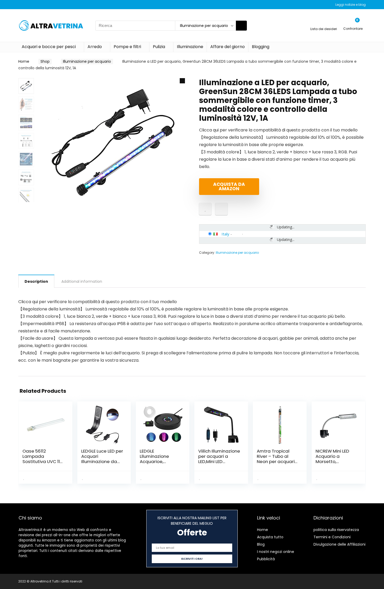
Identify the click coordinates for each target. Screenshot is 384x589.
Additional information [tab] (81, 281)
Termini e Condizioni (332, 537)
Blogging (260, 47)
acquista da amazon (229, 186)
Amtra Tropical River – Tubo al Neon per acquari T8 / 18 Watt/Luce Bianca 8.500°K (276, 461)
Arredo (95, 47)
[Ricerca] (241, 26)
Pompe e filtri (127, 47)
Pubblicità (266, 559)
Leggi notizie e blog (350, 4)
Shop (45, 61)
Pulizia (159, 47)
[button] (182, 80)
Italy (225, 233)
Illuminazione (190, 47)
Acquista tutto (270, 537)
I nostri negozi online (275, 551)
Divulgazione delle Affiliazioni (339, 544)
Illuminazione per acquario (87, 61)
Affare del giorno (227, 47)
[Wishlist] (323, 23)
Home (23, 61)
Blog (261, 544)
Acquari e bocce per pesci (49, 47)
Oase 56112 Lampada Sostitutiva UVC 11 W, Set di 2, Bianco (41, 459)
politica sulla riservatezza (336, 529)
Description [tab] (36, 281)
